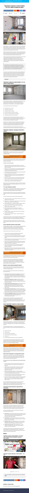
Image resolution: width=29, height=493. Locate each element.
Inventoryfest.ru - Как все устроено (13, 1)
